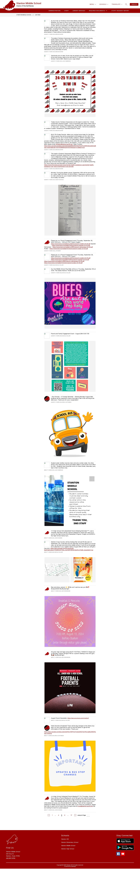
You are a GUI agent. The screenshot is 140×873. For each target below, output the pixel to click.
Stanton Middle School (23, 15)
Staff (66, 10)
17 (71, 815)
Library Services (79, 10)
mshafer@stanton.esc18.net (64, 144)
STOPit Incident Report (120, 10)
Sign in (134, 4)
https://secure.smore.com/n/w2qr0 (78, 718)
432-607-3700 (10, 858)
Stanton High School (67, 849)
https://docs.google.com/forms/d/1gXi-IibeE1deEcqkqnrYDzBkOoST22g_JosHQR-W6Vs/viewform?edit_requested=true (68, 549)
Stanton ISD (65, 839)
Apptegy (73, 866)
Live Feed (37, 15)
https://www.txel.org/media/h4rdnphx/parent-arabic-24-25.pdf (69, 248)
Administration (54, 10)
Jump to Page (81, 815)
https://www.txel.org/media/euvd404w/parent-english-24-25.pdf (70, 244)
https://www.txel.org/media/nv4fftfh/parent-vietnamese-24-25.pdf (72, 247)
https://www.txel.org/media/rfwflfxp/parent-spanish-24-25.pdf (71, 245)
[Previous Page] (49, 815)
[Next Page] (75, 815)
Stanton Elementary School (69, 842)
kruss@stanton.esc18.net (85, 806)
